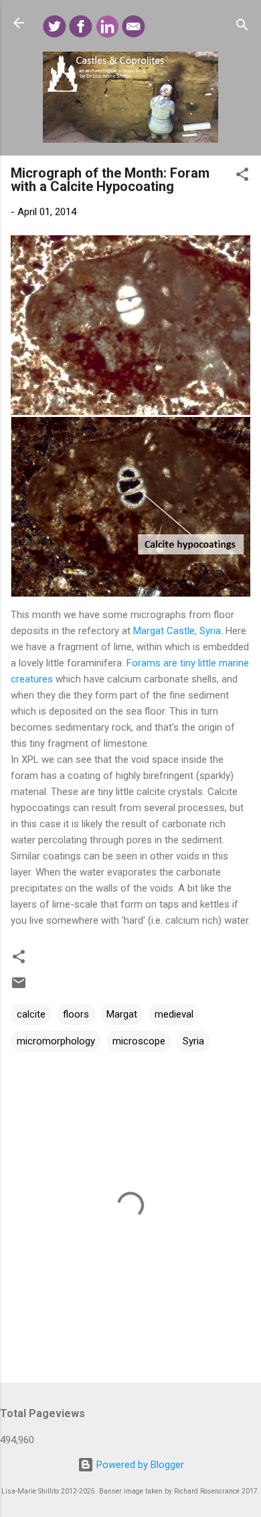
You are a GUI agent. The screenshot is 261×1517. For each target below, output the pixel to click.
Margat (121, 1014)
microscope (138, 1041)
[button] (242, 176)
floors (76, 1014)
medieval (174, 1014)
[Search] (242, 27)
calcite (31, 1014)
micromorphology (56, 1041)
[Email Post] (19, 987)
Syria (193, 1041)
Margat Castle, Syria (177, 631)
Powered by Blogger (139, 1465)
